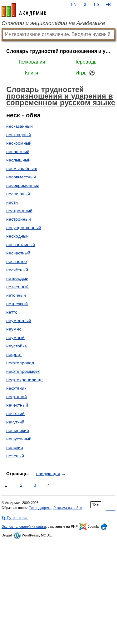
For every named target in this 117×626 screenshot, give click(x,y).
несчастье (16, 261)
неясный (15, 455)
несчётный (17, 269)
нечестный (17, 405)
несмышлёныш (21, 168)
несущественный (23, 227)
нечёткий (15, 413)
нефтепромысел (23, 371)
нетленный (17, 286)
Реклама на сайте (67, 508)
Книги (31, 72)
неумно (14, 328)
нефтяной (16, 396)
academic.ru (24, 10)
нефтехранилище (24, 379)
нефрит (14, 354)
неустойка (16, 345)
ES (97, 5)
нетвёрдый (17, 278)
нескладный (18, 134)
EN (73, 5)
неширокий (17, 430)
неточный (16, 295)
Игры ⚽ (85, 72)
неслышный (18, 159)
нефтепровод (20, 362)
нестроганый (19, 210)
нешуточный (19, 438)
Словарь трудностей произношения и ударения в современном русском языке (58, 51)
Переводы (85, 61)
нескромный (19, 143)
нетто (11, 312)
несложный (17, 151)
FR (108, 5)
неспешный (18, 193)
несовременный (22, 185)
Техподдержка (40, 508)
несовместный (21, 176)
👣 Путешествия (15, 518)
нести (12, 202)
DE (85, 5)
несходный (17, 236)
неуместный (18, 320)
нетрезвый (17, 303)
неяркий (14, 447)
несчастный (18, 252)
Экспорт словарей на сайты (24, 526)
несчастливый (20, 244)
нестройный (18, 219)
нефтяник (16, 388)
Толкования (31, 61)
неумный (15, 337)
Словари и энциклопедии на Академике (53, 23)
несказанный (19, 126)
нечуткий (15, 421)
